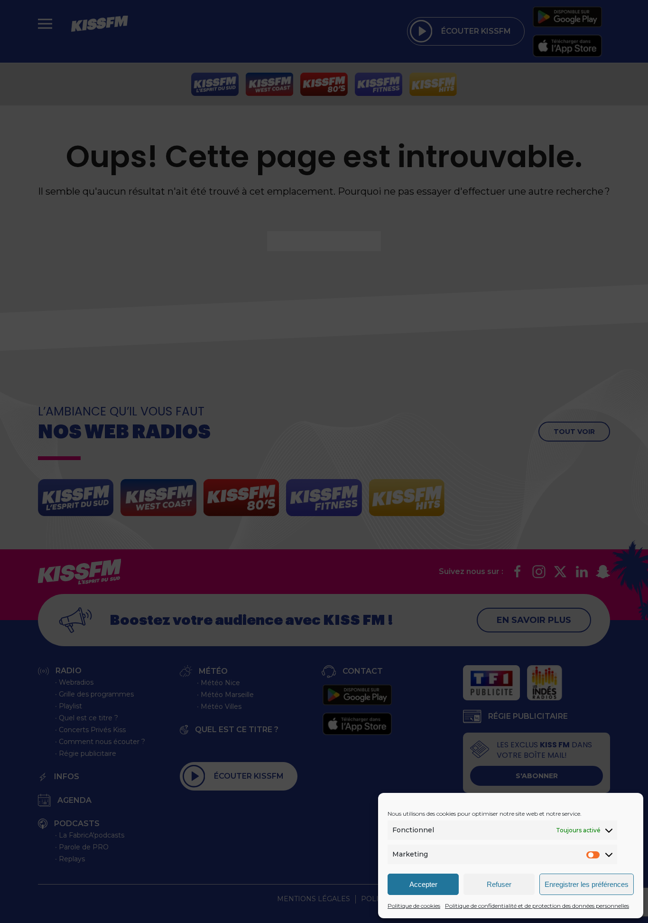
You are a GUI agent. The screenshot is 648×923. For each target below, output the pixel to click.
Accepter (423, 884)
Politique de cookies (414, 905)
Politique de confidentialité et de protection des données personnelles (537, 905)
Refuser (499, 884)
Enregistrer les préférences (587, 884)
